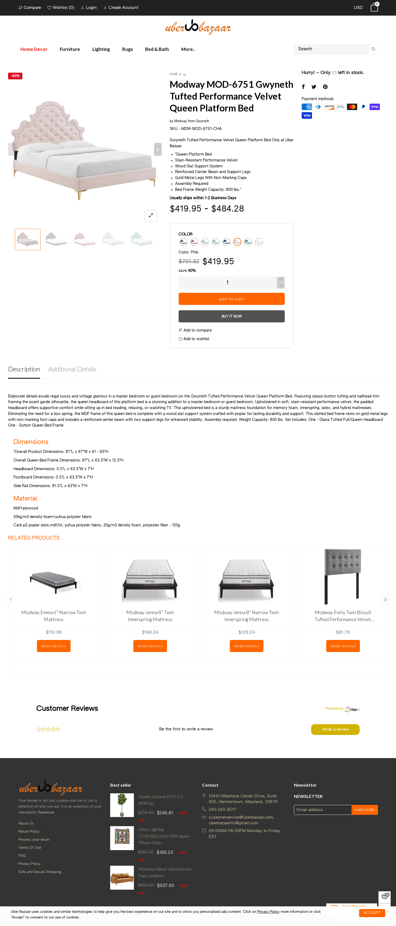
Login (91, 8)
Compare (32, 8)
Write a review (335, 729)
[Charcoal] (183, 242)
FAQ (22, 856)
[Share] (303, 87)
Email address (310, 810)
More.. (188, 49)
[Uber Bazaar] (198, 26)
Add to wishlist (195, 339)
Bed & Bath (157, 49)
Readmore (46, 812)
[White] (259, 242)
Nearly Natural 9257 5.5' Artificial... (160, 800)
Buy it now (232, 316)
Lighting (101, 49)
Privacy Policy (29, 864)
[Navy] (227, 242)
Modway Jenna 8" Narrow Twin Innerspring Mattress (246, 615)
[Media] (151, 216)
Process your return (34, 840)
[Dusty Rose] (194, 242)
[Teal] (248, 242)
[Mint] (216, 242)
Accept (372, 913)
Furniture (70, 49)
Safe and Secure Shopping (39, 872)
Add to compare (197, 330)
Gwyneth (202, 121)
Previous (10, 599)
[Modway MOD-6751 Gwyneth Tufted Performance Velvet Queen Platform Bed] (85, 149)
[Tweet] (314, 87)
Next (385, 599)
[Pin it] (325, 87)
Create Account (123, 8)
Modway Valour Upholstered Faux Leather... (164, 872)
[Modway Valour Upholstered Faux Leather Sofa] (122, 881)
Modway (180, 121)
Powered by (334, 708)
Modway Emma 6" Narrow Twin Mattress (53, 615)
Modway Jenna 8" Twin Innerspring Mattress (150, 615)
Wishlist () (63, 8)
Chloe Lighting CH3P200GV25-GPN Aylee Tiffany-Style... (164, 836)
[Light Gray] (205, 242)
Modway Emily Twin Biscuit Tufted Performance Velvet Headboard (343, 615)
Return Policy (29, 831)
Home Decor (33, 49)
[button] (12, 149)
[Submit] (373, 49)
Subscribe (365, 810)
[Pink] (237, 242)
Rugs (127, 49)
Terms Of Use (29, 848)
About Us (26, 823)
